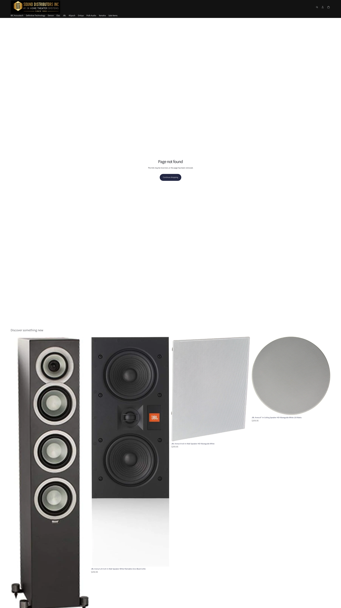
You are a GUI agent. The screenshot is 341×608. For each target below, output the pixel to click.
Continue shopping (170, 177)
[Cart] (328, 7)
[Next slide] (85, 476)
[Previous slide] (15, 476)
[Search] (317, 7)
